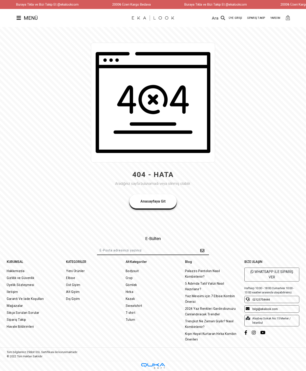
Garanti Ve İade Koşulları (25, 299)
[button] (287, 18)
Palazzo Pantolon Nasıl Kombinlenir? (202, 273)
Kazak (130, 299)
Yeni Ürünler (75, 271)
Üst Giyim (73, 285)
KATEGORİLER (76, 262)
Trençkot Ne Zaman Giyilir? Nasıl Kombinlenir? (209, 324)
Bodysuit (132, 271)
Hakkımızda (15, 271)
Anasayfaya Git (153, 201)
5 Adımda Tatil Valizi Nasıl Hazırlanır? (204, 286)
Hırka (130, 292)
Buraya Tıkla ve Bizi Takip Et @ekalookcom (47, 4)
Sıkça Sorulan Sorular (23, 312)
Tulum (130, 319)
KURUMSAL (15, 262)
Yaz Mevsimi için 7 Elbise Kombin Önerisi (210, 298)
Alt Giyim (73, 292)
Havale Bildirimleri (20, 326)
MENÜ (30, 18)
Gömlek (131, 285)
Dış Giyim (73, 299)
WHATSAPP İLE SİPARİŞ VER (273, 274)
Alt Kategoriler (136, 262)
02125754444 (261, 299)
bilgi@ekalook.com (265, 309)
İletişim (12, 292)
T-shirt (131, 312)
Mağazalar (15, 306)
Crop (129, 278)
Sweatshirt (134, 306)
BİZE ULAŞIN (253, 262)
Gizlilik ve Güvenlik (20, 278)
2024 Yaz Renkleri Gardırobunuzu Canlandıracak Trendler (210, 311)
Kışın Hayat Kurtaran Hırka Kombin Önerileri (211, 336)
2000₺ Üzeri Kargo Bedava (131, 4)
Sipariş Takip (16, 319)
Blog (188, 262)
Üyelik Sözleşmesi (20, 285)
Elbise (70, 278)
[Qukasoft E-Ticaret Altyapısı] (153, 366)
